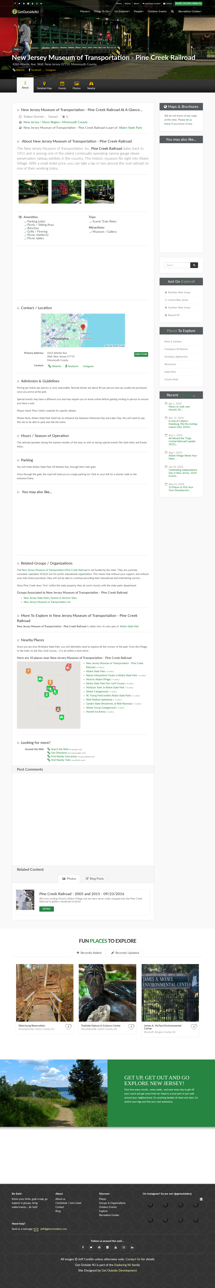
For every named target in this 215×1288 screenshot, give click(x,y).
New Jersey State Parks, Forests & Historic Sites (50, 598)
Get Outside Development (119, 1270)
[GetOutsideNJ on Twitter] (19, 4)
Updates (186, 395)
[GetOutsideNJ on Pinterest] (24, 4)
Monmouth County (75, 122)
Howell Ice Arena (100, 712)
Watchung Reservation (31, 1025)
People (138, 11)
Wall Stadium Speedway (103, 699)
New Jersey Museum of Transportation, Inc (47, 602)
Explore (187, 281)
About (136, 4)
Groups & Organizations (112, 1203)
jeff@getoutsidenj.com (53, 1229)
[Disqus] (83, 817)
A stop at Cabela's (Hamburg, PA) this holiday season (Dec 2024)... (183, 424)
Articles (128, 4)
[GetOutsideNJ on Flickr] (28, 4)
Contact (168, 4)
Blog (58, 1211)
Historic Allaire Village (102, 679)
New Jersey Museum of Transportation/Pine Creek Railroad (54, 570)
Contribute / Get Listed (68, 1203)
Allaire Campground (101, 691)
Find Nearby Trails (67, 760)
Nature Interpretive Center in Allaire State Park (116, 675)
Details (47, 909)
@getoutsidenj (182, 1193)
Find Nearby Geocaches (72, 756)
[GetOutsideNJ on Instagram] (37, 4)
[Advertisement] (83, 272)
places (98, 941)
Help (16, 49)
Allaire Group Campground (105, 708)
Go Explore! (121, 11)
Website (20, 70)
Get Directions (68, 753)
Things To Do (101, 11)
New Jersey (31, 122)
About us (60, 1199)
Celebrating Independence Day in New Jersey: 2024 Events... (183, 473)
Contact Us (133, 1259)
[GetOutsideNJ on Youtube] (32, 4)
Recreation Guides (189, 11)
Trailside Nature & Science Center (101, 1025)
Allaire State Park (130, 127)
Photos (119, 4)
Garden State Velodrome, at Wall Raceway (113, 703)
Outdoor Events (157, 11)
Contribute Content (152, 4)
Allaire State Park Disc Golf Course (110, 683)
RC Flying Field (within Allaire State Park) (113, 695)
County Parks (171, 379)
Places (84, 11)
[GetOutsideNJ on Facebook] (15, 4)
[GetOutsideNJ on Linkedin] (41, 4)
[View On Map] (83, 330)
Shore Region (51, 122)
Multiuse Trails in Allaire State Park (109, 687)
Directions (141, 354)
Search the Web (66, 749)
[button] (50, 683)
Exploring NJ (122, 1265)
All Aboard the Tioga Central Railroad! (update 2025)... (182, 441)
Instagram (50, 70)
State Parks (170, 372)
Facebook (35, 70)
